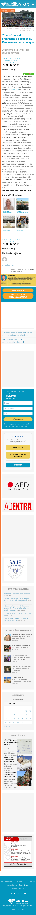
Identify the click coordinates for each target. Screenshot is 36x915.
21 (14, 718)
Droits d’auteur (24, 885)
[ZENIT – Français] (10, 4)
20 (10, 718)
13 (10, 715)
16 (22, 715)
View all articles (8, 265)
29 (18, 722)
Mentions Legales (12, 885)
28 (14, 722)
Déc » (9, 727)
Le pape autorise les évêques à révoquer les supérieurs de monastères (21, 668)
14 (14, 715)
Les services (30, 882)
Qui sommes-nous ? (7, 882)
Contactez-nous (18, 889)
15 (18, 715)
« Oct (5, 727)
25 (30, 718)
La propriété (20, 882)
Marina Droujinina (11, 60)
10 (26, 711)
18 (30, 715)
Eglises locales (8, 11)
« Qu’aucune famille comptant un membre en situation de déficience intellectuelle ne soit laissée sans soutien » (18, 608)
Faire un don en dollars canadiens (18, 295)
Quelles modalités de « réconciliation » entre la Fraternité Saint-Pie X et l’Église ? (22, 679)
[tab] (11, 839)
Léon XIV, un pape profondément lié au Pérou (10, 742)
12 (6, 715)
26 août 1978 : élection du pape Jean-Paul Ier (18, 593)
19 (6, 718)
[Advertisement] (18, 317)
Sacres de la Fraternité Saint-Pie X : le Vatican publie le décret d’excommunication (22, 636)
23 (22, 718)
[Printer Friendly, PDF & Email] (28, 74)
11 (30, 711)
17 (26, 715)
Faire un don (18, 290)
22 (18, 718)
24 (26, 718)
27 (10, 722)
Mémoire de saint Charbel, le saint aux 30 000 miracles (21, 646)
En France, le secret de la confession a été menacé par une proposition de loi (21, 657)
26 (6, 722)
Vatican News (13, 90)
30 (22, 722)
